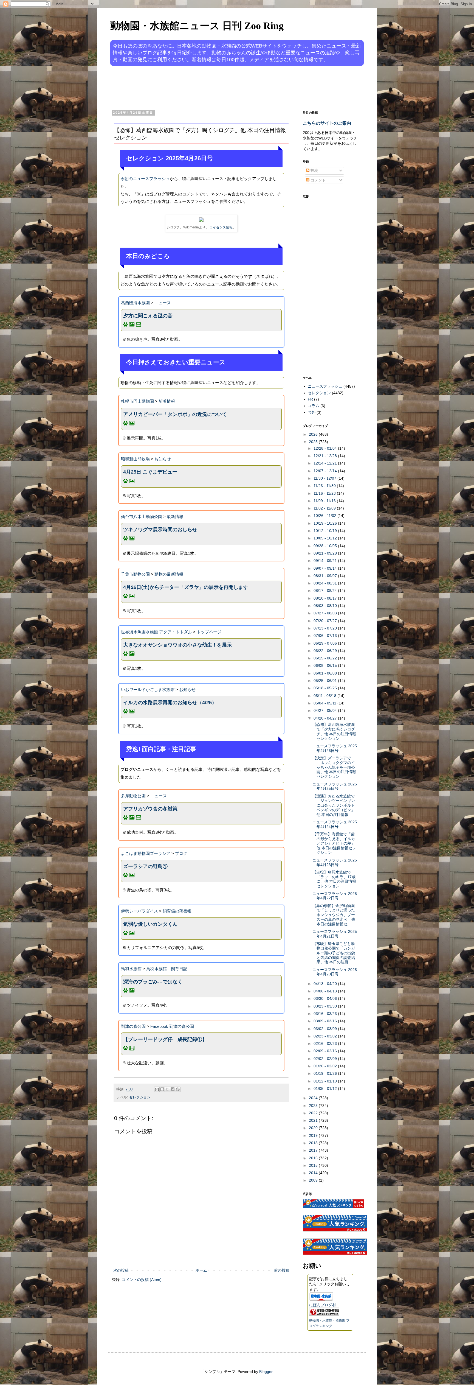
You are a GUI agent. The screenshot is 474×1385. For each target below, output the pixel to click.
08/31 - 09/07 (326, 575)
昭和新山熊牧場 (135, 459)
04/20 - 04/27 (326, 718)
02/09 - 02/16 (326, 1051)
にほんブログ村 (322, 1305)
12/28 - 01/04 (326, 448)
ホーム (201, 1270)
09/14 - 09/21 (326, 560)
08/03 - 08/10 (326, 605)
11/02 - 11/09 (325, 508)
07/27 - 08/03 (326, 613)
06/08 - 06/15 (326, 665)
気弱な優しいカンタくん (150, 924)
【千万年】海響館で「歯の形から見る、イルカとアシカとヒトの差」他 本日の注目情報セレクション (334, 843)
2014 (314, 1173)
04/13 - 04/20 (326, 983)
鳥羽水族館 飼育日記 (166, 968)
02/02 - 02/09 (326, 1058)
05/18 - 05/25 (326, 688)
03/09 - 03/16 (326, 1021)
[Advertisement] (216, 87)
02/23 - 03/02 (326, 1036)
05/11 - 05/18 (325, 695)
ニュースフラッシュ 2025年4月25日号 (334, 786)
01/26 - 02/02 (326, 1066)
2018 (314, 1143)
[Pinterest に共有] (177, 1089)
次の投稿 (121, 1270)
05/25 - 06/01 (326, 680)
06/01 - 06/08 (326, 673)
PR (310, 399)
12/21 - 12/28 (326, 456)
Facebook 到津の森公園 (172, 1026)
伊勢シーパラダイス (139, 911)
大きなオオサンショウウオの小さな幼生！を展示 (177, 645)
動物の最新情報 (168, 574)
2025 (314, 442)
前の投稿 (281, 1270)
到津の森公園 (133, 1026)
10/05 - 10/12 (326, 538)
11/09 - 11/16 (325, 501)
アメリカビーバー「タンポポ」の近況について (175, 414)
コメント (317, 180)
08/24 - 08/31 (326, 583)
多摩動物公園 (133, 795)
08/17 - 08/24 (326, 590)
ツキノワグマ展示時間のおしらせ (160, 529)
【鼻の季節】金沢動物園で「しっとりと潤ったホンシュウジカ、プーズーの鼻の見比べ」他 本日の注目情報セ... (333, 914)
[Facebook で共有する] (172, 1089)
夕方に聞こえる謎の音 (148, 315)
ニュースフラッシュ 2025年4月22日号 (334, 895)
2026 (314, 434)
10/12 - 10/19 (326, 530)
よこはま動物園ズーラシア (145, 853)
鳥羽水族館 (131, 968)
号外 (311, 412)
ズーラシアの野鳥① (145, 866)
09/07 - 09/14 (326, 568)
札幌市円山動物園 (137, 401)
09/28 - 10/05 (326, 546)
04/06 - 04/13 (326, 991)
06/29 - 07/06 (326, 643)
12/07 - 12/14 (326, 471)
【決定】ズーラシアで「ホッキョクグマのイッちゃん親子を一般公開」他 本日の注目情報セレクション (334, 767)
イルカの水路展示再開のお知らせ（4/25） (170, 702)
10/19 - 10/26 (326, 523)
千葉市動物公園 (135, 574)
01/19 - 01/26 (326, 1073)
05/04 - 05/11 (325, 703)
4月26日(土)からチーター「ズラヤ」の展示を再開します (185, 587)
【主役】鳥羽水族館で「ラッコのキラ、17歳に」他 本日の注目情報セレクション (334, 879)
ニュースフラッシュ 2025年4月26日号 (334, 748)
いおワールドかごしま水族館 (147, 689)
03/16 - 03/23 (326, 1013)
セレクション (140, 1097)
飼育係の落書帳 (177, 911)
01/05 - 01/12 (326, 1088)
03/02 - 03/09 (326, 1028)
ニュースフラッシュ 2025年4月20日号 (334, 972)
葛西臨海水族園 (135, 302)
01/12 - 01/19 (326, 1081)
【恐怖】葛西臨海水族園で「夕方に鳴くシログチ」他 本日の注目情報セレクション (334, 731)
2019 (314, 1135)
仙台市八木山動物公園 (141, 516)
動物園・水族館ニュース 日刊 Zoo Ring (197, 25)
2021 (314, 1120)
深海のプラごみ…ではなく (152, 981)
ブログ (181, 853)
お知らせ (162, 459)
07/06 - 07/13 (326, 635)
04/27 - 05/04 (326, 710)
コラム (313, 406)
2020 (314, 1128)
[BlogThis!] (162, 1089)
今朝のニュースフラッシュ (145, 178)
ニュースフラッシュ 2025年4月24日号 (334, 824)
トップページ (209, 631)
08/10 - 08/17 (326, 598)
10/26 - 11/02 (325, 515)
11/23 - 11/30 (325, 485)
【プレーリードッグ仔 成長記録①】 (165, 1039)
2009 (314, 1180)
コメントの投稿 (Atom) (142, 1279)
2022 (314, 1113)
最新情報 (175, 516)
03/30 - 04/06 (326, 998)
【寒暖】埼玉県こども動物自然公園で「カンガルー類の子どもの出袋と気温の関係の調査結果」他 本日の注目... (333, 952)
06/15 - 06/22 (326, 658)
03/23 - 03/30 (326, 1006)
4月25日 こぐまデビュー (150, 472)
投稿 (313, 170)
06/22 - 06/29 (326, 650)
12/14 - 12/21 (326, 463)
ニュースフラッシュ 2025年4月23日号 (334, 862)
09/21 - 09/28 (326, 553)
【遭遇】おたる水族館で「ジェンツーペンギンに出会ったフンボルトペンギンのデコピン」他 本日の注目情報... (333, 805)
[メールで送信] (157, 1089)
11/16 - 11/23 (325, 493)
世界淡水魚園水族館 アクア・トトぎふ (156, 631)
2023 (314, 1105)
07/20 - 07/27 (326, 621)
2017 (314, 1150)
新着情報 (167, 401)
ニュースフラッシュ (325, 386)
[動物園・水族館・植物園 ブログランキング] (324, 1315)
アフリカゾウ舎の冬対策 (150, 809)
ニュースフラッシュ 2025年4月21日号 (334, 933)
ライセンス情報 (221, 227)
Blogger (265, 1371)
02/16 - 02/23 (326, 1043)
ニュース (162, 302)
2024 (314, 1098)
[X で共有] (167, 1089)
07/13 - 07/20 (326, 628)
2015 (314, 1165)
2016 (314, 1158)
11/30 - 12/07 (325, 478)
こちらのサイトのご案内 (327, 123)
